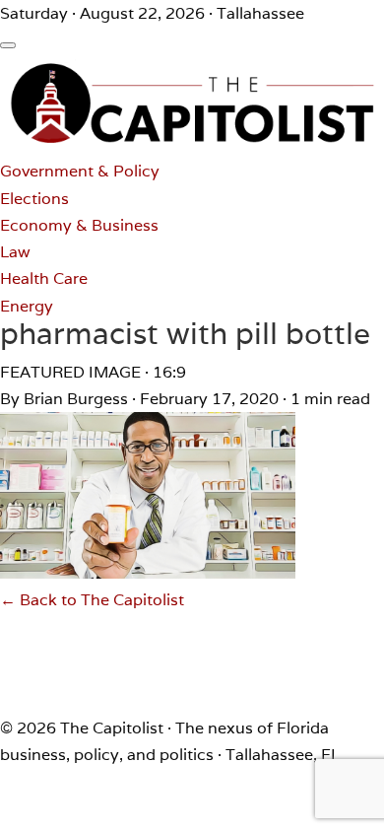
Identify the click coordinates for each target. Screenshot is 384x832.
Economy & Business (79, 225)
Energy (26, 306)
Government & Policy (80, 171)
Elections (34, 198)
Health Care (44, 278)
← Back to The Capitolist (92, 599)
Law (15, 252)
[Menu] (8, 45)
